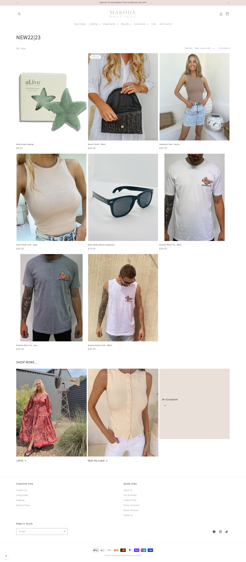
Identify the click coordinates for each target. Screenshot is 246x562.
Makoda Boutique (118, 555)
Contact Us (21, 490)
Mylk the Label (96, 460)
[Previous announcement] (17, 2)
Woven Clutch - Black (97, 144)
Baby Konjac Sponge (25, 144)
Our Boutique (130, 495)
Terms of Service (132, 505)
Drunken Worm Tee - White (170, 245)
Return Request (131, 510)
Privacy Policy (130, 500)
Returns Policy (23, 505)
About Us (128, 490)
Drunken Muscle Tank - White (100, 345)
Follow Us (128, 515)
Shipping (20, 500)
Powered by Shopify (134, 555)
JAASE (19, 460)
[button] (19, 14)
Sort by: (188, 48)
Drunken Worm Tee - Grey (26, 345)
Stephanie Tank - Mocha (169, 144)
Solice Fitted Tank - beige (26, 245)
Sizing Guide (22, 495)
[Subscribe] (64, 531)
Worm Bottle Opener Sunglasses (101, 245)
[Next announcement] (229, 2)
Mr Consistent (170, 399)
